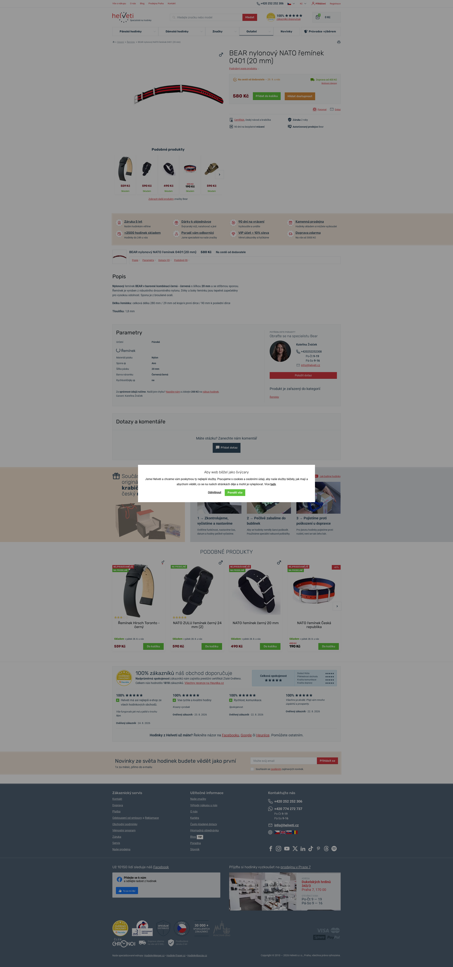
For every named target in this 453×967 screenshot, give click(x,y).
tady (273, 484)
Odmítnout (214, 492)
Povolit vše (235, 492)
